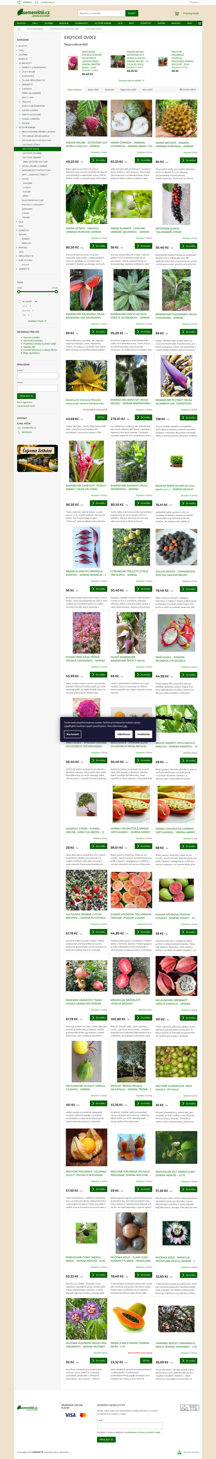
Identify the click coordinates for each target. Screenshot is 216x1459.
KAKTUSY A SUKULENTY (33, 204)
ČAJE (21, 221)
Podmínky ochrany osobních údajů (40, 343)
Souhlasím (143, 734)
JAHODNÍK (27, 183)
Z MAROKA (27, 89)
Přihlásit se (26, 396)
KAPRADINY (27, 209)
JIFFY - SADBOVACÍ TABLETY (35, 174)
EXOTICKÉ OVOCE (31, 149)
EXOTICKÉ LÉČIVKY (31, 144)
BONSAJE (23, 59)
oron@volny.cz (29, 427)
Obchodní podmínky (33, 340)
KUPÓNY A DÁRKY (30, 110)
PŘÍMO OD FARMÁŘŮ (31, 93)
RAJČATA (23, 46)
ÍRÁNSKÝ (26, 239)
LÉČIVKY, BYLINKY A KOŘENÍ (34, 166)
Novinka (28, 310)
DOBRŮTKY (24, 230)
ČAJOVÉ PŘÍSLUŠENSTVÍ (33, 80)
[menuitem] (21, 23)
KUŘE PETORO (25, 260)
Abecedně (148, 89)
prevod (25, 264)
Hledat (132, 13)
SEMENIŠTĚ (27, 84)
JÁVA (21, 252)
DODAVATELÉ (28, 76)
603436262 (27, 432)
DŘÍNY (25, 196)
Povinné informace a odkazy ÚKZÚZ (40, 350)
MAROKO (23, 247)
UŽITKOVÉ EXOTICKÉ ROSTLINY (36, 140)
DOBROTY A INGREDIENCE (34, 67)
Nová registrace (24, 402)
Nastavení (73, 734)
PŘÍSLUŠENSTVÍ (26, 256)
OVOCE (25, 179)
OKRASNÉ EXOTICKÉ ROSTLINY (36, 170)
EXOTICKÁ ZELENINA (32, 153)
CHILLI (21, 50)
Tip (25, 315)
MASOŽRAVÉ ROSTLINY (33, 200)
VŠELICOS (26, 102)
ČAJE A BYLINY (28, 71)
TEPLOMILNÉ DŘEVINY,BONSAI (36, 136)
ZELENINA (23, 54)
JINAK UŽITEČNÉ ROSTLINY (35, 161)
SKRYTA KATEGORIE (31, 114)
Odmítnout (123, 734)
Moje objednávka (32, 353)
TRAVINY (26, 217)
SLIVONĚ (27, 191)
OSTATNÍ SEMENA (27, 127)
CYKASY (25, 213)
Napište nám (29, 347)
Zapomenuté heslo (26, 406)
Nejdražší (109, 89)
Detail (101, 417)
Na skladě (29, 301)
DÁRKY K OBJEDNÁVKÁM (33, 106)
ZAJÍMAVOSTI (25, 63)
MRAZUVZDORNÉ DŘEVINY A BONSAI (38, 131)
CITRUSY (27, 187)
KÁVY (21, 226)
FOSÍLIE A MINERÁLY (31, 119)
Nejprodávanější (128, 89)
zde (125, 726)
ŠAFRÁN (25, 123)
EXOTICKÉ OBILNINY (32, 157)
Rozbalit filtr (35, 321)
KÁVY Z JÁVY (28, 97)
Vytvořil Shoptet (191, 1452)
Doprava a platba (32, 337)
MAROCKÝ (26, 243)
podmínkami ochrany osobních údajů (143, 1432)
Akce (26, 306)
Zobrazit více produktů (130, 80)
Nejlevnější (93, 89)
